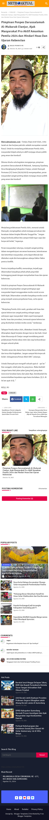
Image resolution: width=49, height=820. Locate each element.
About (16, 809)
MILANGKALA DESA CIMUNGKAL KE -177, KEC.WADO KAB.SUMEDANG (21, 777)
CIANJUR (12, 12)
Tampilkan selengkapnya (38, 430)
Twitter (26, 399)
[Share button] (39, 399)
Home (8, 809)
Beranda (4, 12)
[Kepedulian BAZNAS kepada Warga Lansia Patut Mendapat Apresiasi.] (6, 620)
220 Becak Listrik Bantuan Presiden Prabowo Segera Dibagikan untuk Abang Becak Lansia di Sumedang (31, 700)
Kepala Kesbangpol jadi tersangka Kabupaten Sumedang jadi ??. (27, 606)
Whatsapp (33, 399)
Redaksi (25, 809)
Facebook (17, 399)
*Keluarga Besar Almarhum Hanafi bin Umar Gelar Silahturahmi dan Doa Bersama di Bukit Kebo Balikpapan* (30, 596)
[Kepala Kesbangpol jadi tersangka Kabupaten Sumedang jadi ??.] (6, 608)
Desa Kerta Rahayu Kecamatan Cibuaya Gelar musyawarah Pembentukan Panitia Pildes (29, 584)
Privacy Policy (37, 809)
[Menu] (3, 3)
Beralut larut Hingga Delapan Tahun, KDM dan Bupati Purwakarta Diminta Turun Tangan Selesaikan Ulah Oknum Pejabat (31, 686)
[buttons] (16, 797)
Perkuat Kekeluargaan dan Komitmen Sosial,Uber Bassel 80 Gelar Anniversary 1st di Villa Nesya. (30, 730)
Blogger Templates (21, 814)
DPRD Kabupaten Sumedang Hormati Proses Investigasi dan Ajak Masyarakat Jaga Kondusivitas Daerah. (31, 714)
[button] (46, 3)
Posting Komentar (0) (24, 498)
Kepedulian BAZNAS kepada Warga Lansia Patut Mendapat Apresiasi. (30, 618)
